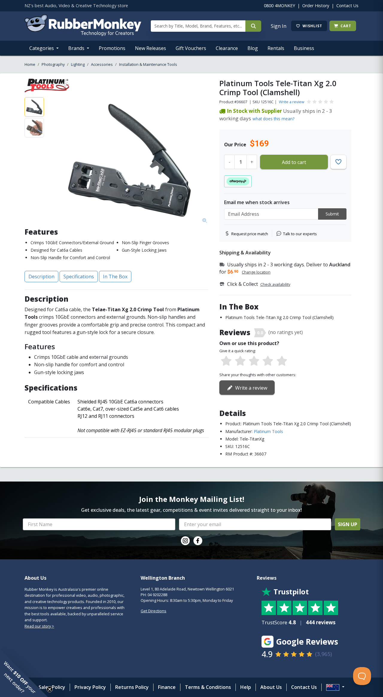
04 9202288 (157, 594)
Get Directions (153, 611)
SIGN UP (347, 524)
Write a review (291, 101)
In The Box (115, 276)
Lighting (78, 64)
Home (30, 64)
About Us (271, 687)
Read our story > (39, 626)
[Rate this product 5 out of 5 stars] (282, 361)
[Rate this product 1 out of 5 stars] (226, 361)
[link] (185, 540)
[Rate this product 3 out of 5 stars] (254, 361)
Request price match (249, 233)
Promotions (112, 48)
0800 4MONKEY (279, 5)
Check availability (275, 284)
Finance (167, 687)
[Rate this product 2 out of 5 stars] (240, 361)
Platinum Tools (268, 431)
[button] (24, 673)
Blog (252, 48)
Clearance (227, 48)
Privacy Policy (90, 687)
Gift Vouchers (191, 48)
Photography (53, 64)
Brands (77, 48)
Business (304, 48)
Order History (315, 5)
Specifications (78, 276)
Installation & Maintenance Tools (148, 64)
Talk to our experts (300, 233)
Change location (256, 272)
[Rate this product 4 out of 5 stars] (268, 361)
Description (41, 276)
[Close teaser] (50, 689)
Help (245, 687)
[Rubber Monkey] (83, 34)
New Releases (150, 48)
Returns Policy (132, 687)
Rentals (276, 48)
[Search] (253, 26)
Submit (332, 214)
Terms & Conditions (208, 687)
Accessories (102, 64)
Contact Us (347, 5)
